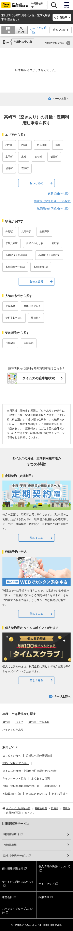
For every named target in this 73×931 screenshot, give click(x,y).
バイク (19, 722)
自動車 (6, 722)
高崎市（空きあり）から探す (52, 201)
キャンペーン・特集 (14, 778)
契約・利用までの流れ (15, 763)
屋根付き (36, 317)
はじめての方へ (11, 755)
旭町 (57, 144)
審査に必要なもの (36, 793)
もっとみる (36, 183)
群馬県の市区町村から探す (53, 208)
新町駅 (55, 243)
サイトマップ (46, 883)
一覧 (8, 32)
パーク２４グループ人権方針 (18, 910)
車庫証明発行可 (32, 306)
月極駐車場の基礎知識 (39, 755)
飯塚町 (9, 168)
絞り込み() (60, 29)
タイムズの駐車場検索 (38, 378)
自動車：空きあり (38, 722)
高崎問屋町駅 (40, 266)
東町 (23, 156)
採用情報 (44, 897)
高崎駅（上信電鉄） (49, 255)
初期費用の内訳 (11, 793)
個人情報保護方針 (12, 868)
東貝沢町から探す (59, 193)
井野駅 (9, 231)
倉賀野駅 (44, 231)
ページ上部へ (60, 98)
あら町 (38, 156)
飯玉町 (54, 156)
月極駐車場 (10, 844)
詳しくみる (36, 537)
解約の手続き (60, 793)
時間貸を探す (37, 5)
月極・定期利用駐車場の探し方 (20, 786)
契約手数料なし (14, 317)
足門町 (9, 156)
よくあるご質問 (40, 778)
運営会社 (7, 897)
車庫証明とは (52, 786)
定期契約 (28, 343)
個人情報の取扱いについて (54, 866)
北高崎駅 (26, 231)
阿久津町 (42, 144)
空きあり (10, 306)
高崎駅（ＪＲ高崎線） (17, 255)
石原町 (25, 168)
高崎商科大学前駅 (15, 266)
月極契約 (10, 343)
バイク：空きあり (13, 729)
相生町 (9, 144)
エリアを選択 (39, 30)
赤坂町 (25, 144)
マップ (21, 32)
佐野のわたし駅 (34, 243)
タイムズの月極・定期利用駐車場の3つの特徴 (29, 770)
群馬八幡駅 (11, 243)
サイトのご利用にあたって (18, 881)
